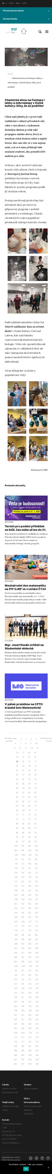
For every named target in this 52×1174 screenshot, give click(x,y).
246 (30, 1006)
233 (22, 993)
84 (17, 828)
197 (22, 953)
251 (37, 1010)
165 (22, 917)
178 (29, 930)
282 (29, 1046)
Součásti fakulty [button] (10, 19)
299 (37, 1064)
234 (29, 993)
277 (22, 1041)
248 (15, 1010)
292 (15, 1059)
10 (36, 743)
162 (29, 913)
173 (22, 926)
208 (15, 966)
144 (15, 895)
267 (37, 1028)
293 (22, 1059)
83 (35, 824)
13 (26, 748)
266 (30, 1028)
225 (22, 984)
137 (23, 886)
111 (37, 855)
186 (29, 939)
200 (15, 957)
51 (36, 788)
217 (23, 975)
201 (22, 957)
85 (23, 828)
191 (36, 944)
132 (16, 881)
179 (36, 930)
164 (15, 917)
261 (22, 1024)
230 (30, 988)
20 (17, 757)
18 (29, 752)
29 (23, 766)
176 (16, 930)
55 (35, 792)
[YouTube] (48, 1158)
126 (29, 872)
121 (23, 868)
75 (35, 815)
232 (15, 993)
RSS (4, 1160)
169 (23, 921)
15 (38, 748)
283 (36, 1046)
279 (37, 1041)
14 (32, 748)
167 (36, 917)
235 (36, 993)
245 (22, 1006)
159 (36, 908)
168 (16, 921)
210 (30, 966)
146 (29, 895)
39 (35, 774)
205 (22, 961)
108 (16, 855)
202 (29, 957)
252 (15, 1015)
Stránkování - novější (10, 739)
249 (23, 1010)
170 (30, 921)
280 (15, 1046)
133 (22, 881)
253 (22, 1015)
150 (30, 899)
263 (37, 1024)
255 (36, 1015)
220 (15, 979)
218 (29, 975)
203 (37, 957)
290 (30, 1055)
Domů (10, 74)
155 (36, 904)
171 (37, 921)
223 (36, 979)
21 (23, 757)
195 (36, 948)
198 (29, 953)
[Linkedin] (42, 1158)
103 (36, 846)
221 (22, 979)
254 (29, 1015)
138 (29, 886)
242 (29, 1001)
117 (23, 864)
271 (37, 1033)
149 (23, 899)
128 (16, 877)
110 (30, 855)
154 (29, 904)
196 (15, 953)
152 (16, 904)
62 (29, 801)
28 (17, 766)
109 (23, 855)
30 (29, 766)
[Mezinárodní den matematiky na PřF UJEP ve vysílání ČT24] (26, 567)
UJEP (24, 4)
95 (36, 837)
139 (36, 886)
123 (36, 868)
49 (23, 788)
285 (22, 1050)
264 (15, 1028)
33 (23, 770)
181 (23, 935)
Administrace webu (10, 1158)
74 (29, 815)
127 (36, 872)
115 (36, 859)
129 (23, 877)
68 (17, 810)
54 (29, 792)
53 (23, 792)
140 (15, 890)
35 (35, 770)
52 (17, 792)
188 (16, 944)
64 (17, 806)
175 (36, 926)
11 (14, 748)
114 (29, 859)
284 (15, 1050)
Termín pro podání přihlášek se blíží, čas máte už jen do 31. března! (25, 529)
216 (16, 975)
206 (30, 961)
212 (16, 970)
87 (36, 828)
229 (22, 988)
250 (30, 1010)
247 (37, 1006)
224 (15, 984)
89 (23, 832)
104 (15, 850)
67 (36, 806)
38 (29, 774)
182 (29, 935)
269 (23, 1033)
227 (37, 984)
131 (36, 877)
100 (15, 846)
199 (36, 953)
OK (26, 1169)
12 (20, 748)
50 (30, 788)
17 (23, 752)
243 (37, 1001)
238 (29, 997)
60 (17, 801)
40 (17, 779)
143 (36, 890)
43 (35, 779)
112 (16, 859)
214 (29, 970)
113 (23, 859)
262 (29, 1024)
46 (29, 784)
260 (15, 1024)
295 (37, 1059)
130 (29, 877)
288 (15, 1055)
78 (29, 819)
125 (23, 872)
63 (35, 801)
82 (29, 824)
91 (36, 832)
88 (17, 832)
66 (29, 806)
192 (15, 948)
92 (17, 837)
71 (36, 810)
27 (36, 761)
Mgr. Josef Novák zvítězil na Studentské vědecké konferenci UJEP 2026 (24, 648)
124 (16, 872)
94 (29, 837)
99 (36, 841)
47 (36, 784)
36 (17, 774)
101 (23, 846)
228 (15, 988)
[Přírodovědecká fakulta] (10, 31)
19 (35, 752)
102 (29, 846)
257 (22, 1019)
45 (23, 784)
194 (29, 948)
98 (29, 841)
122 (29, 868)
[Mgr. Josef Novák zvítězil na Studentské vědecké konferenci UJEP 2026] (26, 626)
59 (35, 797)
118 (29, 864)
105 (22, 850)
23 (35, 757)
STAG (11, 4)
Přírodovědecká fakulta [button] (13, 11)
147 (36, 895)
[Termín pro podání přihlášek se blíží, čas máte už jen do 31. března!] (26, 508)
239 (37, 997)
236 (15, 997)
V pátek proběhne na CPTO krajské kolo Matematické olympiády (24, 707)
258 (29, 1019)
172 (16, 926)
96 (17, 841)
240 (15, 1001)
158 (29, 908)
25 (23, 761)
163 (36, 913)
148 (16, 899)
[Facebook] (30, 1158)
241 (22, 1001)
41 (23, 779)
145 (22, 895)
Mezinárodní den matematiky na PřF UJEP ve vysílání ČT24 (25, 587)
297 (22, 1064)
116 (16, 864)
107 (36, 850)
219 (36, 975)
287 (37, 1050)
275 (36, 1037)
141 (23, 890)
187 (36, 939)
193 (22, 948)
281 (22, 1046)
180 (16, 935)
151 (37, 899)
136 (16, 886)
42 (29, 779)
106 (29, 850)
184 (16, 939)
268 (15, 1033)
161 (23, 913)
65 (23, 806)
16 (17, 752)
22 (29, 757)
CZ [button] (3, 4)
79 (35, 819)
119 (36, 864)
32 (17, 770)
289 (22, 1055)
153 (22, 904)
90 (29, 832)
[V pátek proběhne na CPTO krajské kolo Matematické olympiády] (26, 685)
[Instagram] (36, 1158)
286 (29, 1050)
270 (30, 1033)
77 (23, 819)
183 (36, 935)
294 (29, 1059)
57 (23, 797)
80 (17, 824)
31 (35, 766)
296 (15, 1064)
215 (36, 970)
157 (23, 908)
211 (37, 966)
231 (37, 988)
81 (23, 824)
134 (29, 881)
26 (29, 761)
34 (29, 770)
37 (23, 774)
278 (29, 1041)
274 (29, 1037)
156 (16, 908)
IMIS (18, 4)
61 (23, 801)
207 (37, 961)
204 (15, 961)
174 (29, 926)
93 (23, 837)
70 (30, 810)
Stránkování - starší (46, 739)
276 (15, 1041)
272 (15, 1037)
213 (22, 970)
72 (17, 815)
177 (23, 930)
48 (17, 788)
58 (29, 797)
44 (17, 784)
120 (16, 868)
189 (22, 944)
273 (22, 1037)
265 (22, 1028)
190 (29, 944)
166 (29, 917)
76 (17, 819)
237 (22, 997)
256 (15, 1019)
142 (29, 890)
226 (29, 984)
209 (23, 966)
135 (36, 881)
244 (15, 1006)
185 (23, 939)
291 (37, 1055)
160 (15, 913)
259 (37, 1019)
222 (29, 979)
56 (17, 797)
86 (29, 828)
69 (23, 810)
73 (23, 815)
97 (23, 841)
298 (29, 1064)
